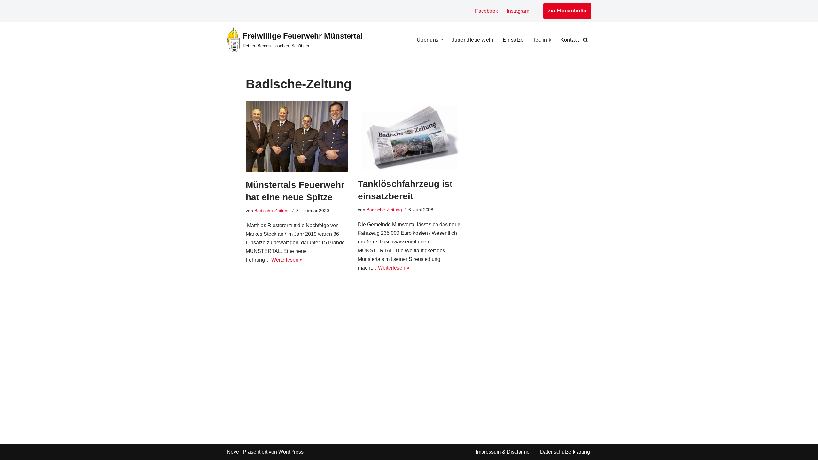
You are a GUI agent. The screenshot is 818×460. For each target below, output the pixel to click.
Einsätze (513, 39)
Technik (542, 39)
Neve (233, 452)
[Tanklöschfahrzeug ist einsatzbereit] (409, 136)
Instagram (518, 11)
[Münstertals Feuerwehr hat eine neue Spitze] (297, 136)
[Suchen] (585, 39)
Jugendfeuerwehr (473, 39)
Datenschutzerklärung (565, 452)
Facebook (486, 11)
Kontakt (569, 39)
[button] (441, 39)
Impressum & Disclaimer (503, 452)
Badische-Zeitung (272, 210)
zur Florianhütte (567, 10)
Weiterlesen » (287, 260)
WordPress (291, 452)
